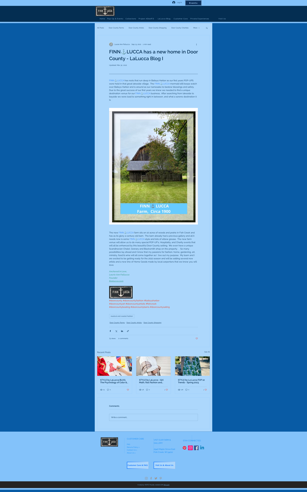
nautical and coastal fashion (122, 316)
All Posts (100, 28)
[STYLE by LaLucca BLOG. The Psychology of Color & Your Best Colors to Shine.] (114, 366)
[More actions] (196, 44)
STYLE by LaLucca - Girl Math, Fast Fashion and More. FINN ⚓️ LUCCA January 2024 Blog (151, 381)
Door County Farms (116, 28)
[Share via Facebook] (110, 331)
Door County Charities (180, 28)
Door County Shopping (158, 28)
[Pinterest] (184, 448)
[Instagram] (190, 448)
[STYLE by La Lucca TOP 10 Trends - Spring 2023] (192, 366)
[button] (207, 28)
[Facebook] (196, 448)
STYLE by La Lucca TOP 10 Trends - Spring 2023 (191, 381)
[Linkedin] (202, 448)
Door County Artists (136, 28)
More (195, 28)
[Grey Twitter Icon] (156, 478)
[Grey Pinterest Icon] (160, 478)
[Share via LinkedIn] (122, 331)
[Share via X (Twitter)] (116, 331)
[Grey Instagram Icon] (146, 478)
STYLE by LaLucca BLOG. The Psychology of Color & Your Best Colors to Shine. (113, 381)
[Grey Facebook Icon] (151, 478)
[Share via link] (128, 331)
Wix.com (166, 485)
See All (207, 352)
